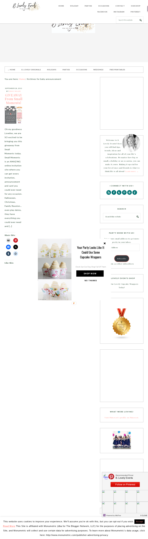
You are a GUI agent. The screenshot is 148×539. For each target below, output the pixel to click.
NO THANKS (91, 280)
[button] (91, 252)
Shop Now (90, 273)
